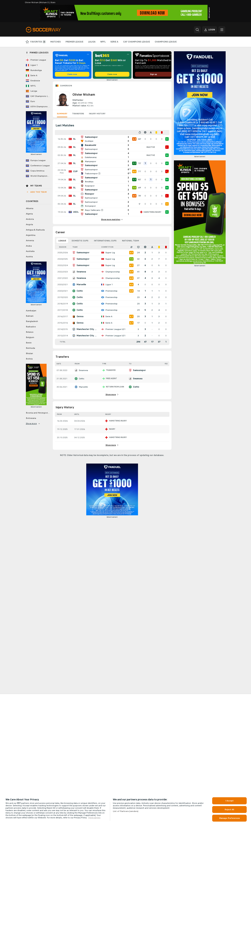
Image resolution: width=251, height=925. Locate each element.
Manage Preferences (229, 818)
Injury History (97, 113)
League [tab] (62, 240)
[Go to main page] (49, 29)
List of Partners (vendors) (125, 811)
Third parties (94, 817)
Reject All (229, 809)
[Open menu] (221, 29)
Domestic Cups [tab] (80, 240)
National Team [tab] (130, 240)
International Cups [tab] (105, 240)
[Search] (197, 29)
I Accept (229, 800)
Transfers (78, 113)
